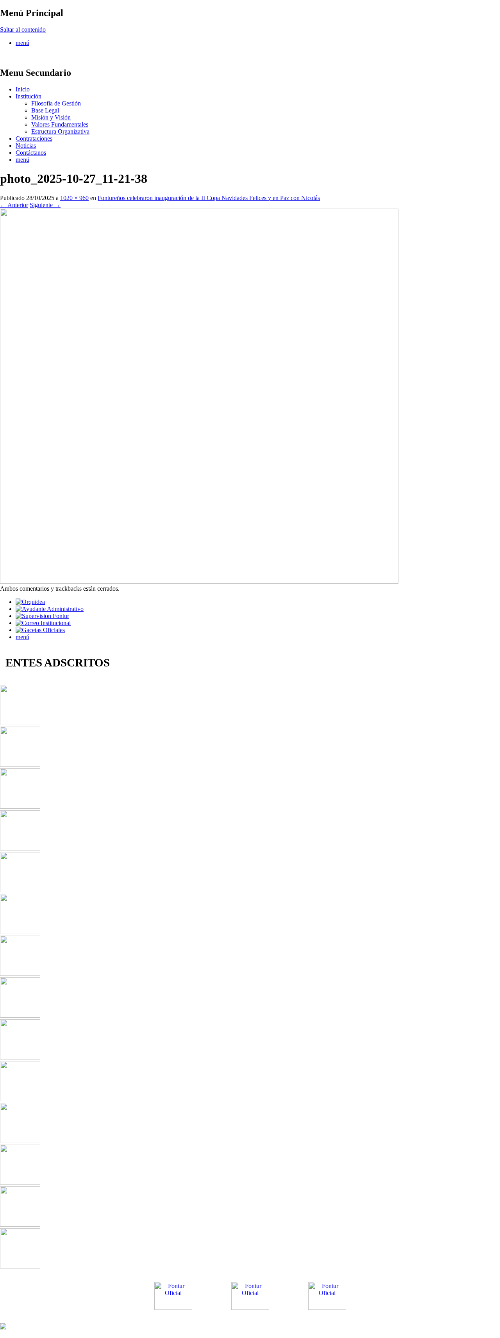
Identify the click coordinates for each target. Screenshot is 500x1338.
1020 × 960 (74, 198)
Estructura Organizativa (60, 131)
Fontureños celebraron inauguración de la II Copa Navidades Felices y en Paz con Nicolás (209, 198)
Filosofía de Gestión (56, 103)
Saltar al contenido (23, 29)
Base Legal (45, 110)
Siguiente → (45, 205)
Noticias (26, 145)
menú (22, 42)
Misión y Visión (51, 117)
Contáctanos (31, 152)
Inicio (23, 89)
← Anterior (14, 205)
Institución (28, 96)
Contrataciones (34, 138)
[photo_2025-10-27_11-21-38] (199, 581)
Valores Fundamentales (59, 124)
